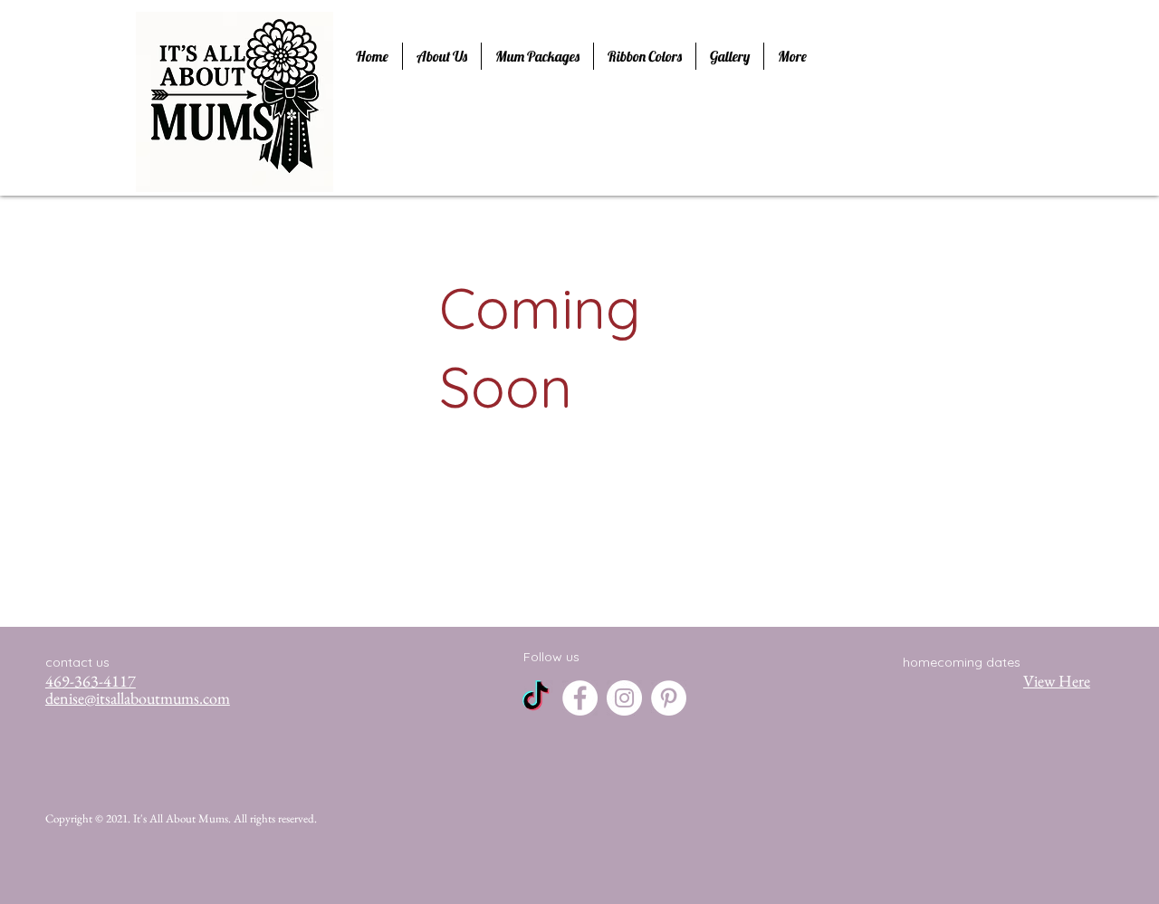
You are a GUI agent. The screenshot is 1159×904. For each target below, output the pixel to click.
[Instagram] (624, 698)
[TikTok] (535, 698)
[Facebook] (580, 698)
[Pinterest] (668, 698)
